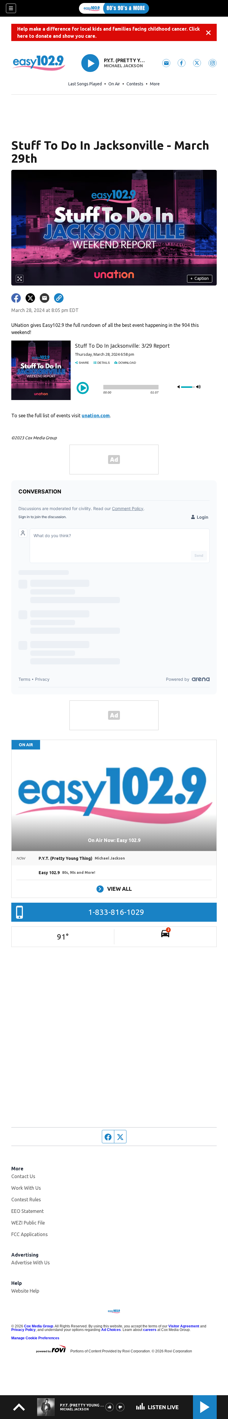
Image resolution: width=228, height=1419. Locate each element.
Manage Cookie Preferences (35, 1338)
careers (149, 1330)
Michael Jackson (123, 65)
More (155, 83)
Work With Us (26, 1188)
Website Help (25, 1290)
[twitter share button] (30, 298)
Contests (134, 83)
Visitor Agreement (183, 1326)
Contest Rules (26, 1199)
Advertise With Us (30, 1262)
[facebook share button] (16, 298)
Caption (199, 278)
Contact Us (23, 1176)
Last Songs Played (85, 83)
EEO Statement (27, 1211)
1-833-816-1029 (116, 912)
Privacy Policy (23, 1330)
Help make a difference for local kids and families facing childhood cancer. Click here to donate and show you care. (108, 32)
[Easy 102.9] (114, 8)
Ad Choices (111, 1330)
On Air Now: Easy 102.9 (114, 840)
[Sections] (11, 8)
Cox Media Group (38, 1326)
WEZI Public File (28, 1222)
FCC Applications (29, 1234)
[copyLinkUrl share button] (59, 298)
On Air (114, 83)
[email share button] (44, 298)
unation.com (96, 415)
